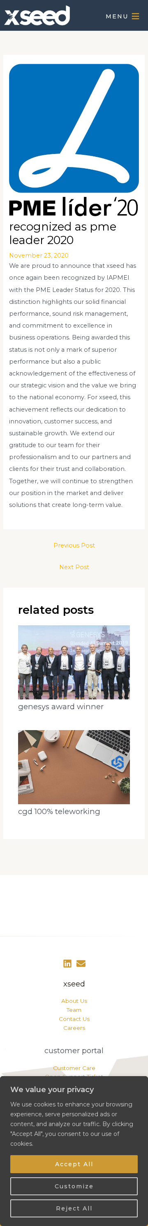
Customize (74, 1186)
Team (74, 1010)
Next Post (74, 567)
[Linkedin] (67, 963)
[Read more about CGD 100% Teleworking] (74, 766)
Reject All (74, 1208)
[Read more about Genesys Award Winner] (74, 662)
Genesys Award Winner (61, 706)
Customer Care (74, 1068)
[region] (74, 1151)
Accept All (74, 1164)
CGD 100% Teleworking (59, 811)
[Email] (81, 963)
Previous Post (74, 545)
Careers (74, 1028)
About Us (74, 1001)
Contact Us (74, 1019)
